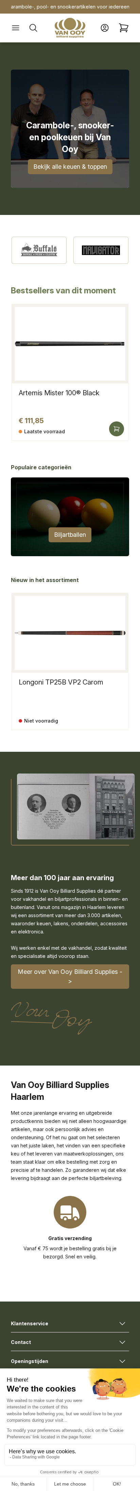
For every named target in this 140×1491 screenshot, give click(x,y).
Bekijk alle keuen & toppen (70, 166)
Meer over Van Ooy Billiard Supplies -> (70, 976)
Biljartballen (70, 534)
